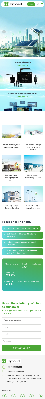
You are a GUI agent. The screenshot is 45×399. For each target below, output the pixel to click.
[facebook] (4, 396)
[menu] (42, 4)
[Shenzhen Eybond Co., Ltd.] (11, 360)
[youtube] (22, 396)
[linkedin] (13, 396)
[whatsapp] (32, 396)
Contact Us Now (21, 348)
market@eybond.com (15, 371)
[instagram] (41, 396)
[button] (20, 52)
